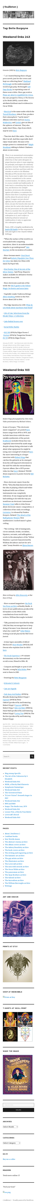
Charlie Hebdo (7, 351)
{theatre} (25, 726)
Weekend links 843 (12, 790)
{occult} (19, 726)
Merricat (7, 111)
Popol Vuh (23, 355)
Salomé (14, 740)
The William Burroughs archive (17, 883)
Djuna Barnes (27, 545)
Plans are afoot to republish (18, 95)
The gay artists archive (14, 858)
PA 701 (5, 338)
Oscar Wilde (7, 355)
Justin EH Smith (11, 229)
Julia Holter (22, 669)
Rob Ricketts (26, 738)
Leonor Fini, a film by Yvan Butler (18, 812)
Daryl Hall (6, 732)
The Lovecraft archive (13, 864)
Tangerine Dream (27, 357)
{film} (18, 345)
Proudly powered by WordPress (23, 1200)
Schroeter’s (12, 683)
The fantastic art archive (14, 856)
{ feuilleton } (10, 7)
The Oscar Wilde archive (14, 869)
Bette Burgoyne (21, 70)
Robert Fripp (20, 457)
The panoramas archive (14, 872)
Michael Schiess (27, 736)
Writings (8, 886)
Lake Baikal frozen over (13, 321)
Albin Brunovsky (22, 595)
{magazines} (7, 726)
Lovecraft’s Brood (12, 815)
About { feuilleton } (12, 834)
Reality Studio (16, 738)
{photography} (7, 347)
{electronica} (12, 345)
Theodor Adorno (19, 359)
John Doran (22, 734)
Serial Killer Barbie (11, 327)
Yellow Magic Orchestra (16, 361)
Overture (6, 335)
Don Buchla (22, 732)
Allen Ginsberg (9, 297)
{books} (29, 343)
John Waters (25, 631)
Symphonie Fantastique (14, 787)
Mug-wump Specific (13, 773)
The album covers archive (15, 845)
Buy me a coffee (9, 1159)
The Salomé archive (13, 878)
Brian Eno (11, 730)
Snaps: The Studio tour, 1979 (16, 806)
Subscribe (18, 1110)
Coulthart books (11, 836)
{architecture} (19, 343)
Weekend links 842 (12, 801)
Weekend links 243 (16, 37)
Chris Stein (29, 730)
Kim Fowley (13, 353)
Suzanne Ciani (8, 504)
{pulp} (21, 347)
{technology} (7, 349)
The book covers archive (14, 850)
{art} (25, 343)
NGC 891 (7, 332)
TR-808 (10, 742)
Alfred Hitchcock (15, 728)
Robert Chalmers (15, 357)
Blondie (5, 730)
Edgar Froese (17, 351)
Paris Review (15, 355)
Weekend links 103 (16, 370)
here (15, 131)
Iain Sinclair (25, 351)
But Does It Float (20, 730)
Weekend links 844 (12, 782)
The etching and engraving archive (19, 853)
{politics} (15, 347)
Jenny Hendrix (13, 734)
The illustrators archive (14, 861)
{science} (26, 347)
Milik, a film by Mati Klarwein (17, 784)
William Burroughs (19, 742)
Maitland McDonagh (27, 353)
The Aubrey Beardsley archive (17, 847)
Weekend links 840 (12, 817)
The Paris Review (8, 359)
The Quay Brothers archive (15, 875)
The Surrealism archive (14, 880)
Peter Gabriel (7, 738)
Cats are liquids (10, 689)
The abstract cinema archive (16, 842)
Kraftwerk (7, 441)
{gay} (22, 345)
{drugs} (5, 345)
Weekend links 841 (12, 809)
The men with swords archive (17, 867)
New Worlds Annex (12, 839)
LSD (18, 353)
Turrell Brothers (9, 114)
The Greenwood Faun (13, 793)
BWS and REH (10, 804)
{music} (27, 345)
